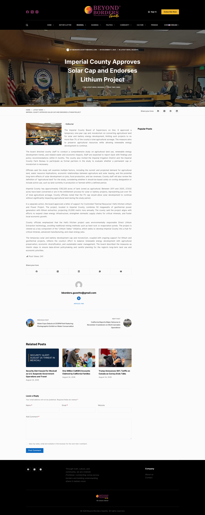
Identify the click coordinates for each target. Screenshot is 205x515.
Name (29, 405)
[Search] (27, 25)
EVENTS (167, 25)
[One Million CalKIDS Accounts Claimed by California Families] (78, 358)
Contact (148, 477)
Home (49, 25)
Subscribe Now (170, 12)
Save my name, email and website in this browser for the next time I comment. (58, 444)
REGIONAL (80, 25)
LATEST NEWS (126, 50)
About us (149, 474)
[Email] (121, 271)
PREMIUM (154, 25)
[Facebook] (27, 11)
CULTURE (140, 25)
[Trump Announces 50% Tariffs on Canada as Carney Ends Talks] (115, 358)
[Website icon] (79, 298)
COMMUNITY (124, 25)
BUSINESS (94, 25)
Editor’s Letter (65, 25)
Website (101, 405)
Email (65, 405)
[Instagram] (36, 11)
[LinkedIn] (177, 111)
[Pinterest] (170, 111)
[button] (173, 25)
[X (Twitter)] (32, 11)
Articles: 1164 (79, 303)
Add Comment (32, 417)
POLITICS (109, 25)
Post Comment (34, 450)
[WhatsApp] (99, 271)
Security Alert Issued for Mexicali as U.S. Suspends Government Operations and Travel (41, 374)
